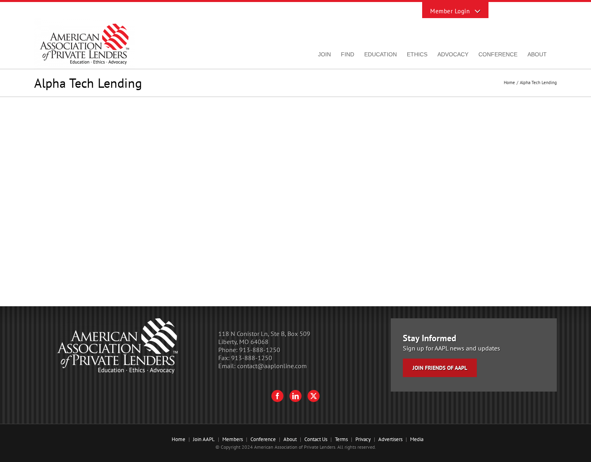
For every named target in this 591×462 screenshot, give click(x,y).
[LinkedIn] (295, 396)
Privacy (363, 439)
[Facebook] (277, 396)
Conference (263, 439)
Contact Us (315, 439)
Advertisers (390, 439)
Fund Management (277, 143)
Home (178, 439)
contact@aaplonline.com (272, 366)
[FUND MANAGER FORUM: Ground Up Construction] (137, 123)
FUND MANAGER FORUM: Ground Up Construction (301, 131)
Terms (341, 439)
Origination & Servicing (338, 143)
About (290, 439)
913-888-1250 (259, 350)
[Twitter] (314, 396)
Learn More (274, 201)
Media (416, 439)
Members (232, 439)
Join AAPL (204, 439)
